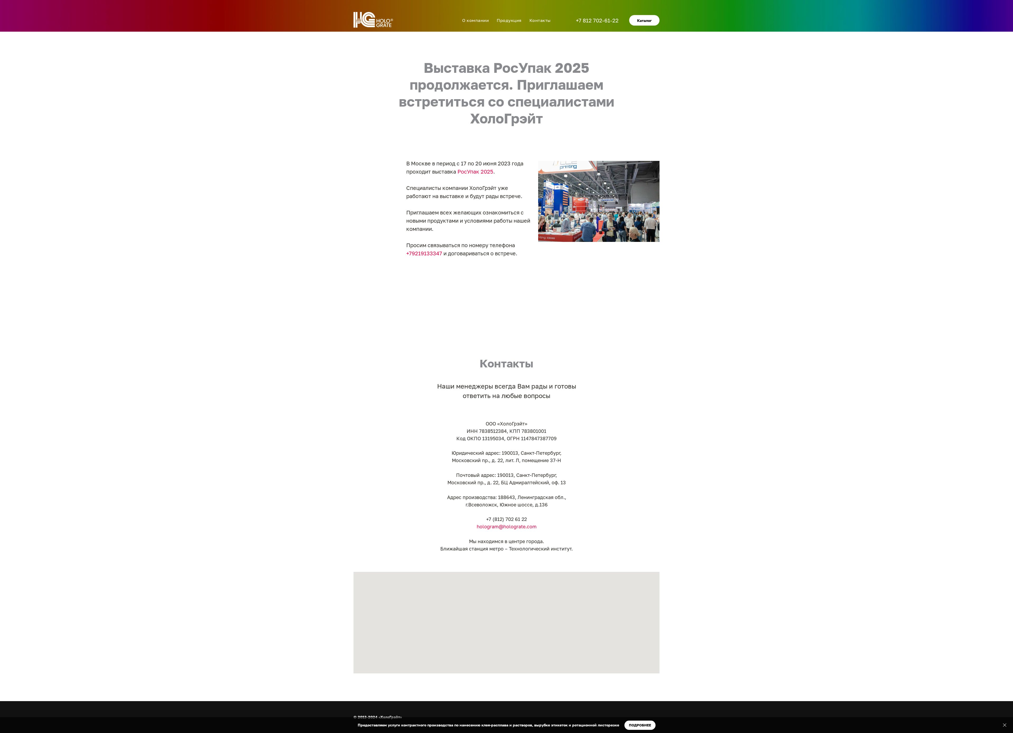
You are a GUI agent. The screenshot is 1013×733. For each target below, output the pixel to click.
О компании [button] (475, 20)
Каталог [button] (644, 20)
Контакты (540, 20)
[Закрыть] (1005, 725)
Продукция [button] (509, 20)
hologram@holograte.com (507, 526)
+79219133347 (424, 253)
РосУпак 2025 (475, 171)
